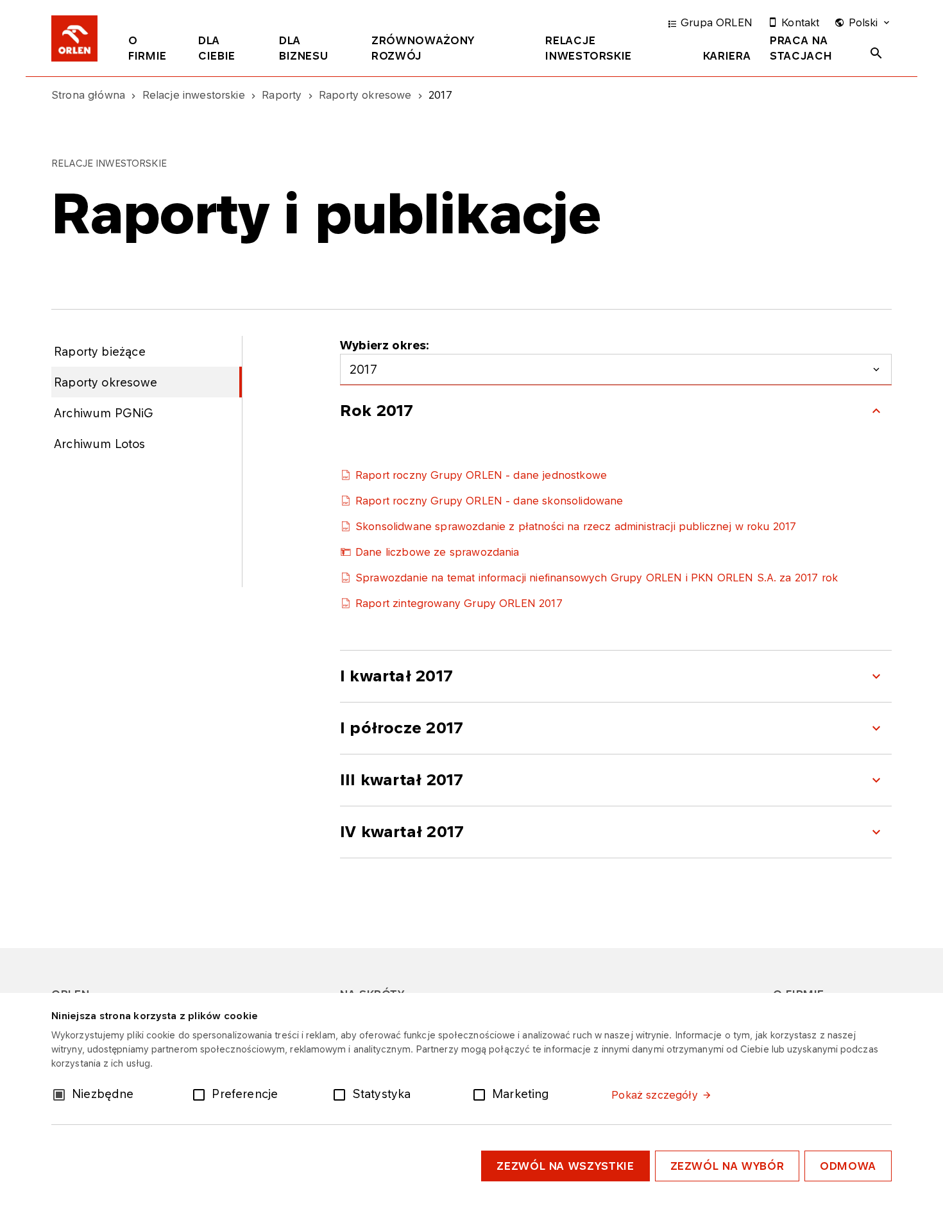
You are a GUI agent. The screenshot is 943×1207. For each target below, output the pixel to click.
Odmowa (848, 1166)
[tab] (153, 50)
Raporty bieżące (100, 351)
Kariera (727, 55)
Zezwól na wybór (727, 1166)
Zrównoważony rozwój (423, 48)
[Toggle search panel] (876, 53)
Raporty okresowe (105, 382)
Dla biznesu (303, 48)
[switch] (201, 1093)
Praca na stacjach (801, 48)
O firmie (147, 48)
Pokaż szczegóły (654, 1094)
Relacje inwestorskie (588, 48)
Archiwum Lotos (100, 444)
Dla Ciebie (216, 48)
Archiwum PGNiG (104, 413)
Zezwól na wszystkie (565, 1166)
